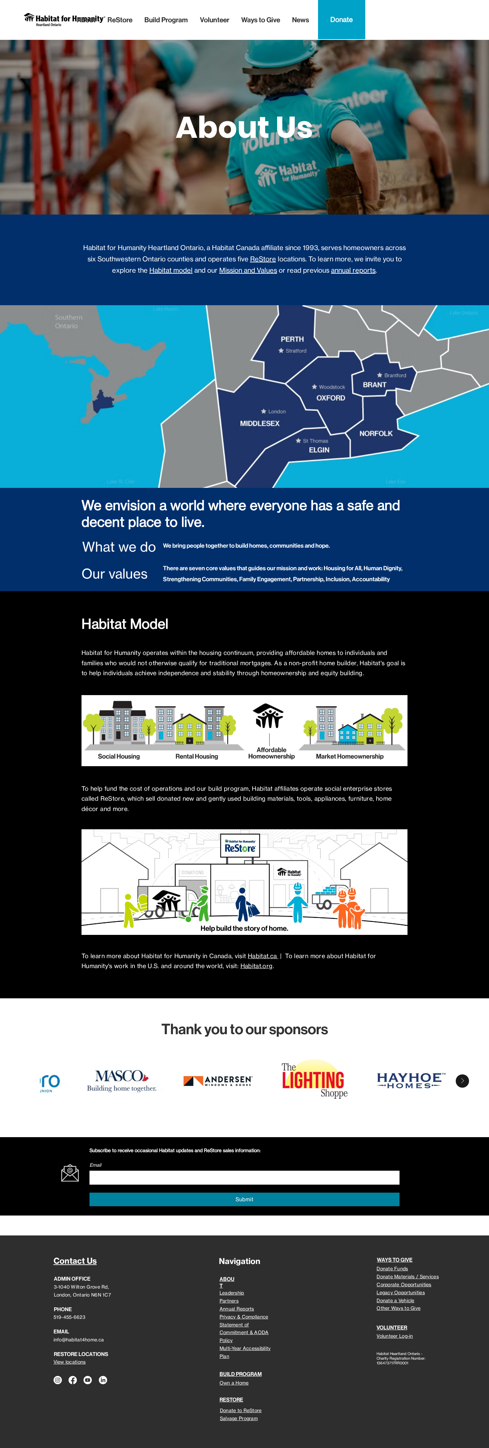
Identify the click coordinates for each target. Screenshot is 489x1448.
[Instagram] (58, 1380)
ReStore (263, 259)
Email (95, 1165)
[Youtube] (87, 1380)
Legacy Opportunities (401, 1292)
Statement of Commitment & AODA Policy (244, 1332)
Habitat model (171, 270)
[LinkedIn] (103, 1380)
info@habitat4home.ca (79, 1339)
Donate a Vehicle (395, 1300)
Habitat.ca (263, 955)
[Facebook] (73, 1380)
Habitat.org (257, 965)
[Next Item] (462, 1081)
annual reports (353, 270)
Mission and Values (248, 270)
